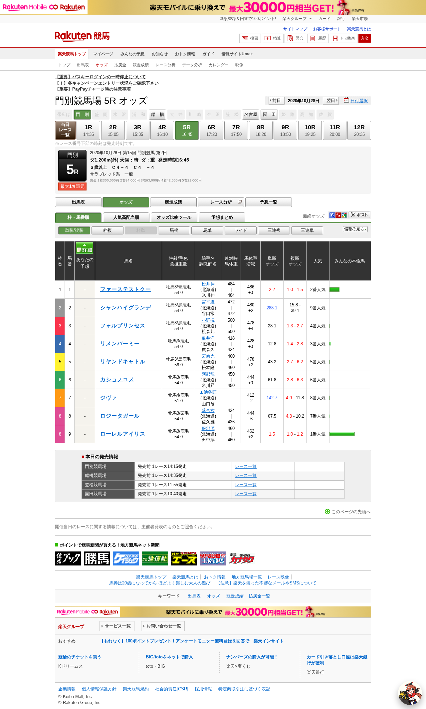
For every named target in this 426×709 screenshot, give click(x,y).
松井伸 (208, 283)
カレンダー (219, 65)
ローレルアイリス (122, 434)
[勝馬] (97, 558)
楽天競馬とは (359, 29)
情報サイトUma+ (237, 54)
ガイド (208, 54)
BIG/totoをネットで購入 (169, 656)
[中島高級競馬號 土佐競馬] (213, 558)
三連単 (307, 230)
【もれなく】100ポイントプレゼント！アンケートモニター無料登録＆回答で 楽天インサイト (192, 640)
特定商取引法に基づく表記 (244, 688)
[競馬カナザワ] (242, 558)
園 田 (269, 114)
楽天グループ (295, 18)
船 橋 (157, 114)
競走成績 (141, 65)
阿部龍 (208, 374)
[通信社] (155, 558)
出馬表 (83, 65)
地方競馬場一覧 (247, 576)
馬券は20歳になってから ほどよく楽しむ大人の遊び (159, 582)
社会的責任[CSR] (171, 688)
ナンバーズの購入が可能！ (252, 656)
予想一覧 (268, 201)
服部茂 (208, 428)
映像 (239, 65)
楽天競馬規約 (136, 688)
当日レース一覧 (65, 130)
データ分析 (192, 65)
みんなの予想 (132, 54)
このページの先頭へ (350, 511)
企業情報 (67, 688)
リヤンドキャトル (122, 361)
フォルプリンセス (122, 325)
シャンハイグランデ (125, 307)
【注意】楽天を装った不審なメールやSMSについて (266, 582)
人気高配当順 (126, 217)
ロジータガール (120, 416)
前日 (276, 100)
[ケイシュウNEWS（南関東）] (126, 558)
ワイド (240, 230)
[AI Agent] (410, 693)
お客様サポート (327, 29)
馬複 (174, 230)
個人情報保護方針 (99, 688)
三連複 (274, 230)
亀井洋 (208, 338)
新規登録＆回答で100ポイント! (248, 18)
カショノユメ (117, 379)
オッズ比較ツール (174, 217)
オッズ (101, 65)
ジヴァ (108, 398)
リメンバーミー (120, 343)
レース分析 (165, 65)
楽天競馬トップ (72, 54)
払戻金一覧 (259, 595)
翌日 (330, 100)
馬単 (207, 230)
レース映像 (278, 576)
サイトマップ (295, 29)
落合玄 (208, 410)
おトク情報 (185, 54)
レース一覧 (246, 466)
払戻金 (120, 65)
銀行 (341, 18)
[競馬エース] (184, 558)
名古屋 (250, 114)
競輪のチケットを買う (80, 656)
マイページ (103, 54)
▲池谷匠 (208, 392)
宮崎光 (208, 356)
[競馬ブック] (68, 558)
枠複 (107, 230)
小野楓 (208, 320)
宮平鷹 (208, 301)
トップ (64, 65)
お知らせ (160, 54)
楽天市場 (360, 18)
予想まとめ (222, 217)
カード (324, 18)
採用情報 (203, 688)
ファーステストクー (125, 289)
